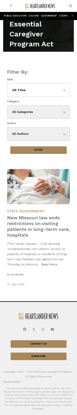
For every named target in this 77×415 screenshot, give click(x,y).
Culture (34, 16)
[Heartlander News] (40, 6)
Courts (64, 16)
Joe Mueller (17, 274)
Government (49, 16)
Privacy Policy (11, 381)
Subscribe (38, 356)
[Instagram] (43, 329)
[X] (34, 329)
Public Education (15, 16)
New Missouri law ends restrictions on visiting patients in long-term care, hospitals (38, 226)
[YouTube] (52, 329)
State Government (26, 211)
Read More (49, 264)
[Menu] (12, 6)
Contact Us (38, 343)
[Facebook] (25, 329)
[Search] (70, 6)
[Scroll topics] (71, 16)
